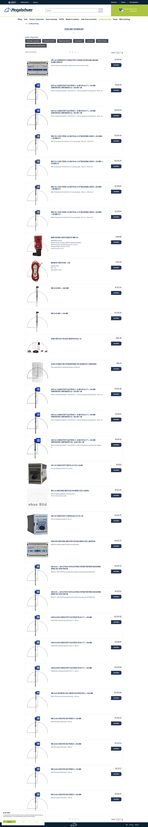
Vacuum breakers (11, 46)
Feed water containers (12, 39)
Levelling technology (105, 19)
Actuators (9, 43)
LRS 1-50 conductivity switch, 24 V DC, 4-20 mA (67, 465)
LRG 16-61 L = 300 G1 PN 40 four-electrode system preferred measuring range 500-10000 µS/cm (76, 592)
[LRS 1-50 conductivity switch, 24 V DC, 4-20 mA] (37, 474)
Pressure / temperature (36, 19)
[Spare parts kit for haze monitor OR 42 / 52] (37, 347)
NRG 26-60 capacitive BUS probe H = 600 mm (66, 794)
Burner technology (51, 19)
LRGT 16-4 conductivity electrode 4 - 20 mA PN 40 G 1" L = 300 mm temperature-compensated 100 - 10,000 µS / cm (73, 441)
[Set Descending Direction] (122, 53)
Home (26, 24)
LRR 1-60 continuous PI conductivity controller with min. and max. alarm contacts (74, 61)
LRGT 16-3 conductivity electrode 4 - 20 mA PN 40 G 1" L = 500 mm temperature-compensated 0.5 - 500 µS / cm (73, 415)
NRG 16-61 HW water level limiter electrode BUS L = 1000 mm (72, 693)
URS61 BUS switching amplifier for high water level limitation (73, 541)
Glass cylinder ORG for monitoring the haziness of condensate (74, 364)
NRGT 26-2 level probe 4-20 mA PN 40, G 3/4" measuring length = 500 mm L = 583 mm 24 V (76, 213)
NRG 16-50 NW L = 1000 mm (60, 288)
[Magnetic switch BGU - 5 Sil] (37, 271)
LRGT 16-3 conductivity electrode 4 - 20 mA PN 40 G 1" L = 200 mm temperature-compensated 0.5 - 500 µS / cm (73, 111)
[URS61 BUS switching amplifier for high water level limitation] (37, 550)
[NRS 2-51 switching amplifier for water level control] (37, 499)
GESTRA (61, 19)
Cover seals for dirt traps (13, 31)
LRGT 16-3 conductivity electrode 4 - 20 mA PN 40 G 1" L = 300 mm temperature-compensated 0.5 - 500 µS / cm (73, 86)
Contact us (35, 2)
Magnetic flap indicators (64, 41)
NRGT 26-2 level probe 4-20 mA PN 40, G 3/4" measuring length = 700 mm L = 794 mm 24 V (77, 162)
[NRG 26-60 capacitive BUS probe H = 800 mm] (37, 752)
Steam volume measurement (14, 31)
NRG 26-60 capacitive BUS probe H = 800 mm (66, 743)
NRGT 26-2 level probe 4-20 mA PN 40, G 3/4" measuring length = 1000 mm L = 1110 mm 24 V (77, 137)
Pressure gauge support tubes (15, 37)
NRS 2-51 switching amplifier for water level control (70, 490)
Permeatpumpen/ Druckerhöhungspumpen (18, 31)
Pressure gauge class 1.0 (13, 34)
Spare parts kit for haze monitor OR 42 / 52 (66, 338)
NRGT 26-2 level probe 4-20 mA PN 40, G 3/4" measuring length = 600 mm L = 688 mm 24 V (76, 187)
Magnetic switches (102, 41)
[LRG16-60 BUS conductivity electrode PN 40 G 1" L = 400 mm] (37, 626)
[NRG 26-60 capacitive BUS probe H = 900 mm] (37, 727)
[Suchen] (100, 10)
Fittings (20, 19)
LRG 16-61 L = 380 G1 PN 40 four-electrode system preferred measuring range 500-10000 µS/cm (76, 567)
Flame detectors (11, 34)
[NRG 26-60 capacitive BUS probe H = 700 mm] (37, 777)
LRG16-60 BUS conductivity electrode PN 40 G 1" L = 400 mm (71, 617)
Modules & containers (72, 19)
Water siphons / (11, 40)
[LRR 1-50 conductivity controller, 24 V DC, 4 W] (37, 524)
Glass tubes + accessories (13, 31)
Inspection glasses (11, 43)
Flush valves (10, 31)
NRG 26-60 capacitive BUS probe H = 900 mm (66, 718)
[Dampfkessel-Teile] (18, 10)
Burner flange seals (12, 31)
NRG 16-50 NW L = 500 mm (59, 313)
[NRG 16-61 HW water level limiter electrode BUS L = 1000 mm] (37, 702)
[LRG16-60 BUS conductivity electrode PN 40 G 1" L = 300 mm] (37, 651)
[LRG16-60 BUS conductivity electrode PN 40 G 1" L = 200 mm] (37, 676)
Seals (25, 19)
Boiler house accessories (89, 19)
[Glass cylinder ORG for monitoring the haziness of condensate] (37, 372)
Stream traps (10, 37)
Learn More (116, 65)
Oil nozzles (9, 40)
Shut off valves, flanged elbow (14, 34)
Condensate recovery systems (14, 36)
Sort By (113, 53)
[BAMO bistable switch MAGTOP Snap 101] (37, 246)
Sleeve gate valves (11, 40)
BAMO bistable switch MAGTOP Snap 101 (64, 237)
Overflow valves (11, 37)
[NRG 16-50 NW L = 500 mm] (37, 322)
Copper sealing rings (12, 34)
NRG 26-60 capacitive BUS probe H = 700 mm (66, 769)
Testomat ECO (10, 37)
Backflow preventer (12, 34)
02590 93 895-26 (25, 2)
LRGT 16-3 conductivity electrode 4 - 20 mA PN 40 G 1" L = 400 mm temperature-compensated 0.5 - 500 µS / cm (73, 390)
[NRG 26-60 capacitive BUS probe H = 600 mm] (37, 803)
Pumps (115, 19)
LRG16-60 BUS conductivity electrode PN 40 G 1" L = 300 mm (71, 642)
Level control (10, 34)
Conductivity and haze (49, 41)
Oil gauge (9, 34)
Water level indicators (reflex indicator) (36, 46)
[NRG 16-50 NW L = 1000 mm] (37, 296)
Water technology (124, 19)
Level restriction (11, 34)
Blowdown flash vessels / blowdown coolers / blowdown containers (21, 32)
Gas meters (10, 37)
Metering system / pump (13, 31)
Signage (9, 31)
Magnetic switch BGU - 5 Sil (60, 262)
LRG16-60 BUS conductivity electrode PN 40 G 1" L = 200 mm (71, 667)
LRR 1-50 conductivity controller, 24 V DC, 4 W (67, 515)
